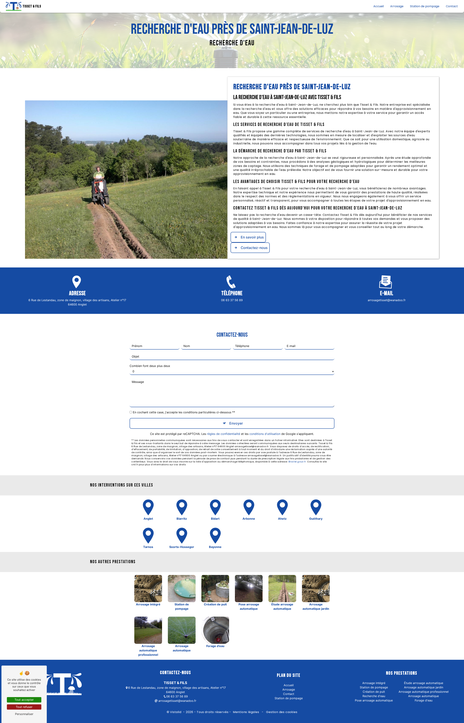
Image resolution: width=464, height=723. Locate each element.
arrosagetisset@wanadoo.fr (387, 300)
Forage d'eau (423, 700)
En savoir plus (252, 237)
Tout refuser (24, 707)
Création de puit (374, 691)
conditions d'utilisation (264, 434)
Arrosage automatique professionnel (424, 691)
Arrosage (396, 6)
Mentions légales (246, 712)
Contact (452, 6)
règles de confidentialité (223, 434)
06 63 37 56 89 (232, 300)
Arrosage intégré (373, 683)
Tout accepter (24, 699)
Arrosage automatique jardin (423, 687)
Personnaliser (24, 714)
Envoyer (236, 423)
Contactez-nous (254, 248)
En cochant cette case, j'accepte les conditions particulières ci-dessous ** (184, 412)
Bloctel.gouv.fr (297, 461)
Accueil (378, 6)
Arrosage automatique (423, 696)
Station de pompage (424, 6)
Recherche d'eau (373, 696)
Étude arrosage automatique (423, 683)
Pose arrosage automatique (374, 700)
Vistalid (176, 712)
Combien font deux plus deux (150, 366)
